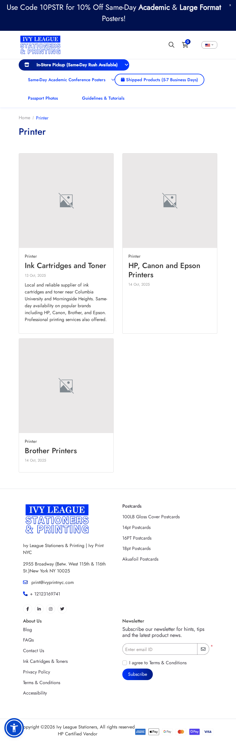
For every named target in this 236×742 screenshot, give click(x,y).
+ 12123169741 (45, 594)
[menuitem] (74, 65)
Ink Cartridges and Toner (65, 265)
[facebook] (27, 609)
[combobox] (209, 45)
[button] (14, 728)
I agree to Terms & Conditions (157, 662)
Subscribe (137, 674)
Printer (31, 256)
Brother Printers (51, 450)
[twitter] (62, 609)
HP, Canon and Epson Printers (164, 270)
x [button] (230, 4)
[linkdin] (39, 609)
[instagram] (50, 609)
